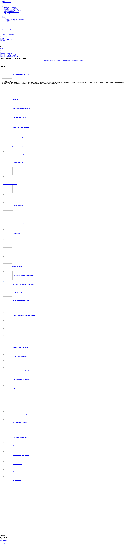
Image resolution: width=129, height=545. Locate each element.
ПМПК (1, 48)
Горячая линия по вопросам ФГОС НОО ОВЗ (8, 54)
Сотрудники (6, 24)
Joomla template (3, 543)
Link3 (6, 540)
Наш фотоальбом (3, 40)
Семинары (8, 21)
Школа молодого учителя (10, 20)
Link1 (1, 540)
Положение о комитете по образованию (11, 8)
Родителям (2, 38)
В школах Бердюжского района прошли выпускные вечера (24, 315)
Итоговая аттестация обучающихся (6, 39)
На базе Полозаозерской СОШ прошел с (21, 137)
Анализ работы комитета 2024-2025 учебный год (12, 10)
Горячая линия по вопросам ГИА (6, 53)
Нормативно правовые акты (9, 13)
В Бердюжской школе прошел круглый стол (21, 455)
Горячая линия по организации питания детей (8, 55)
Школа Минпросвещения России (6, 44)
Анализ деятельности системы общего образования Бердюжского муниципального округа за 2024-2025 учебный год (64, 60)
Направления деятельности (9, 11)
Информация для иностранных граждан (11, 9)
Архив (5, 18)
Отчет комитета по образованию (10, 7)
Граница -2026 (15, 99)
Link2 (4, 540)
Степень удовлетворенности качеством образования (15, 19)
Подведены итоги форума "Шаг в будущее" (21, 330)
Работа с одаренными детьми (5, 42)
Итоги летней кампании (17, 464)
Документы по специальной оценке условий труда (13, 14)
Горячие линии (3, 52)
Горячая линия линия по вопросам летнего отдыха (9, 56)
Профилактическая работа (8, 15)
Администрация (7, 23)
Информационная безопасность (5, 43)
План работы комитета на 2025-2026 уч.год (11, 12)
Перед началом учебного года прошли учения (21, 74)
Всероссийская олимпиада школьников (7, 41)
